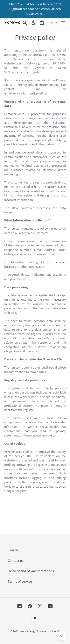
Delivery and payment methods (31, 571)
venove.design (27, 631)
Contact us (16, 560)
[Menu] (63, 22)
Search (13, 550)
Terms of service (20, 581)
